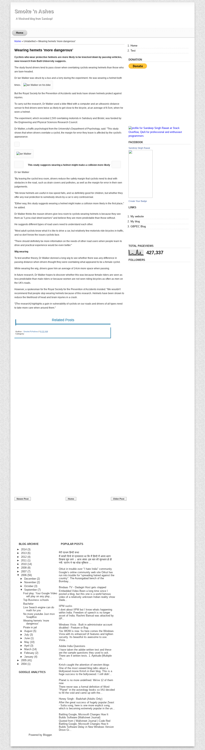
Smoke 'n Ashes (34, 11)
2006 (24, 575)
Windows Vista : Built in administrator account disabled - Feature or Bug (85, 626)
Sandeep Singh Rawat (139, 148)
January (28, 656)
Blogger (47, 734)
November (30, 582)
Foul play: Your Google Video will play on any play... (40, 595)
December (30, 578)
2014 (24, 549)
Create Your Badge (138, 201)
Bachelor (28, 603)
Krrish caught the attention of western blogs (84, 664)
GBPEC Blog (138, 226)
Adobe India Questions (72, 646)
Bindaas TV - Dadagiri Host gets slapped (82, 587)
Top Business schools (36, 599)
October (28, 586)
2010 (24, 564)
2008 (24, 567)
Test (133, 50)
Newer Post (23, 499)
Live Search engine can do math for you (38, 609)
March (27, 649)
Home (19, 32)
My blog (135, 221)
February (29, 652)
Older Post (118, 499)
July (26, 634)
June (27, 638)
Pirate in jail (30, 627)
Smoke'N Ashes (30, 331)
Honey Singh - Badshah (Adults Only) (80, 698)
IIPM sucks (65, 605)
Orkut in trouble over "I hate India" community (85, 568)
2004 (24, 663)
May (26, 642)
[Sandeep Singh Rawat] (141, 196)
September (30, 589)
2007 (24, 571)
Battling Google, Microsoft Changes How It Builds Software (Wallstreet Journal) (83, 716)
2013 (24, 553)
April (26, 645)
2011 (24, 560)
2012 (24, 556)
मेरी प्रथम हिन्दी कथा (69, 552)
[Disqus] (69, 391)
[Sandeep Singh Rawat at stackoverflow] (160, 135)
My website (137, 216)
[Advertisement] (44, 468)
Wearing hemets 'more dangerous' (43, 50)
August (28, 631)
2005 (24, 660)
